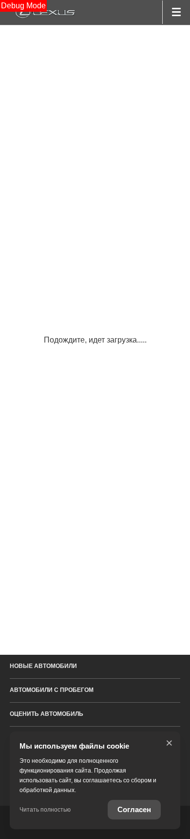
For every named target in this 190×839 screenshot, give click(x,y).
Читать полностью (45, 809)
